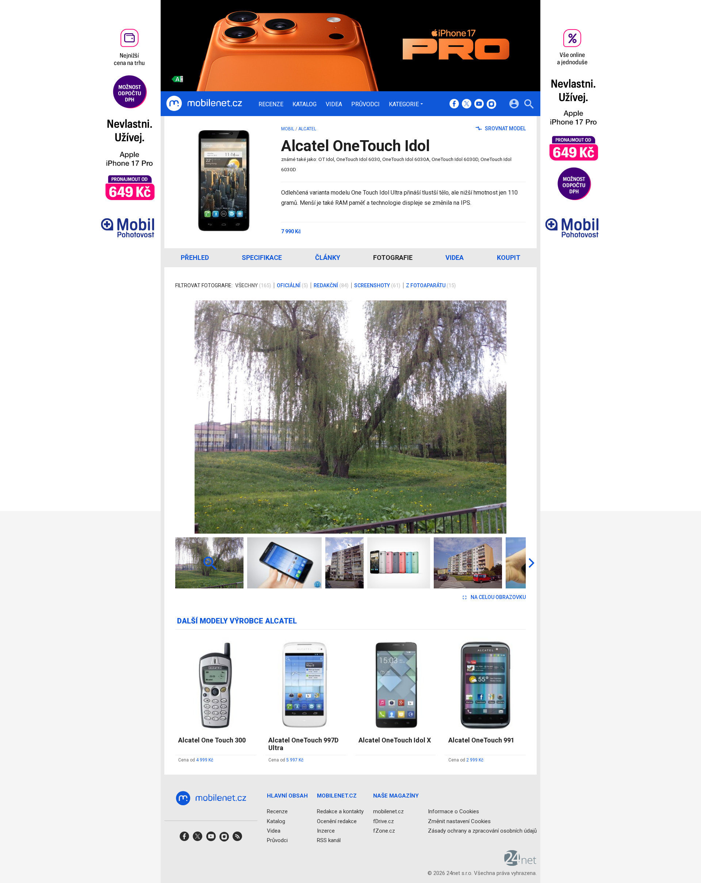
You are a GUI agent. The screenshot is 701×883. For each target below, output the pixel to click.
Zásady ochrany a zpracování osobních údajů (482, 830)
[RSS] (237, 838)
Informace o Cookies (453, 811)
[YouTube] (479, 104)
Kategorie (404, 104)
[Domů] (204, 103)
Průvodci (365, 104)
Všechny (253, 285)
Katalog (304, 104)
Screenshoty (377, 285)
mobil (287, 128)
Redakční (331, 285)
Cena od (195, 760)
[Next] (496, 417)
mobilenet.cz (388, 811)
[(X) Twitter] (466, 104)
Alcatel (307, 128)
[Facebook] (454, 104)
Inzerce (326, 830)
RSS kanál (329, 840)
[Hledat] (529, 105)
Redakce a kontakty (340, 811)
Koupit (508, 257)
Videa (334, 104)
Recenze (270, 104)
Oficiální (292, 285)
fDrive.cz (383, 821)
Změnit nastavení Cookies (459, 821)
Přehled (195, 257)
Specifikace (262, 257)
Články (327, 257)
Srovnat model (505, 128)
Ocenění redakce (337, 821)
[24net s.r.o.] (520, 863)
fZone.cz (384, 830)
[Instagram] (491, 104)
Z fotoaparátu (431, 285)
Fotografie (393, 257)
